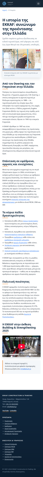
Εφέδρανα (8, 426)
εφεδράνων (18, 237)
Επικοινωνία (9, 459)
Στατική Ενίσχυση (11, 444)
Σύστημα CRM (9, 449)
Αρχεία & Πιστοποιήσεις (13, 457)
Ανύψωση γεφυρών (12, 245)
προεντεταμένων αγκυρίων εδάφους (19, 234)
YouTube (5, 411)
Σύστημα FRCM (10, 447)
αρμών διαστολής (20, 243)
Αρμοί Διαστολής (10, 429)
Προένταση (8, 421)
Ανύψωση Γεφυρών (11, 434)
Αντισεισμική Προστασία (13, 431)
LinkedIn (13, 411)
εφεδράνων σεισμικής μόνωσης (17, 240)
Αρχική (4, 10)
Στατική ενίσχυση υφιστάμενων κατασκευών (22, 251)
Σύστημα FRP (9, 452)
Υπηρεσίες (8, 454)
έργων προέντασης (30, 221)
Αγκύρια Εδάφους (11, 424)
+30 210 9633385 (12, 404)
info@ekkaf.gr (25, 369)
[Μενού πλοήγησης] (38, 3)
